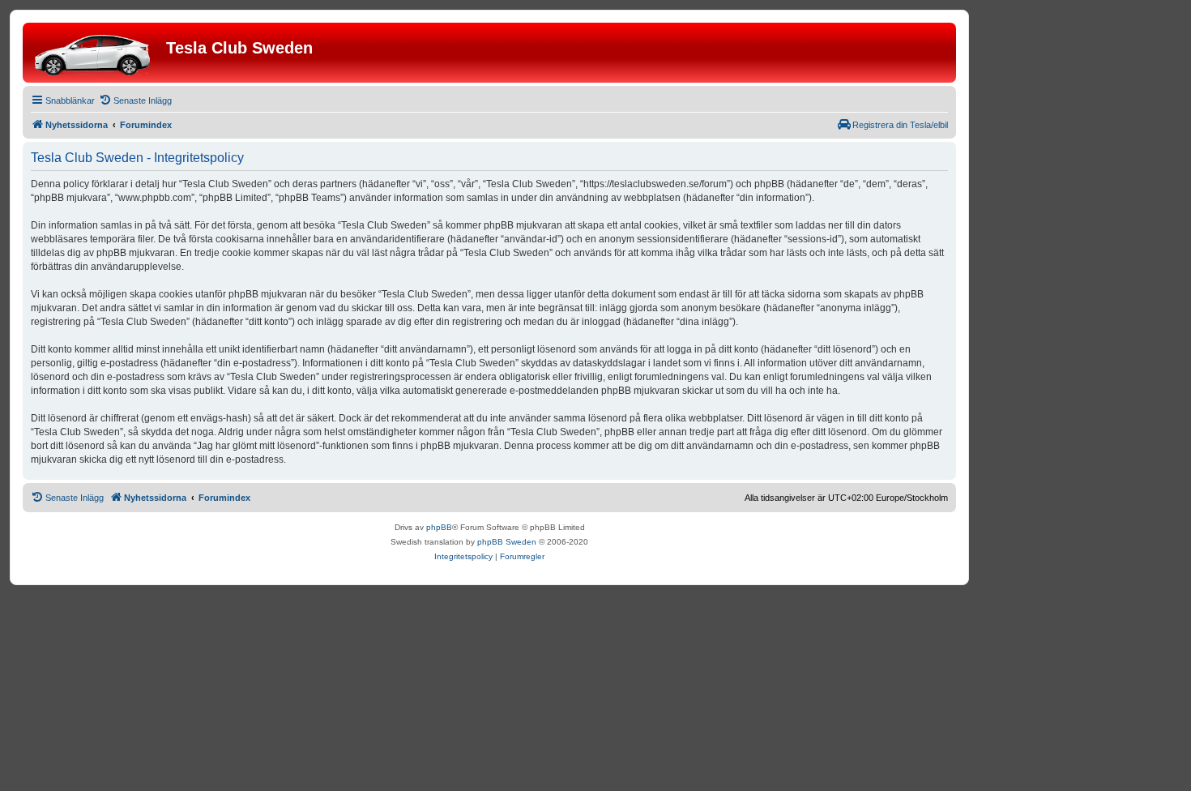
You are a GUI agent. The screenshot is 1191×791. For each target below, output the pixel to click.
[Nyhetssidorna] (96, 53)
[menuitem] (135, 100)
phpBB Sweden (506, 541)
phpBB (439, 527)
